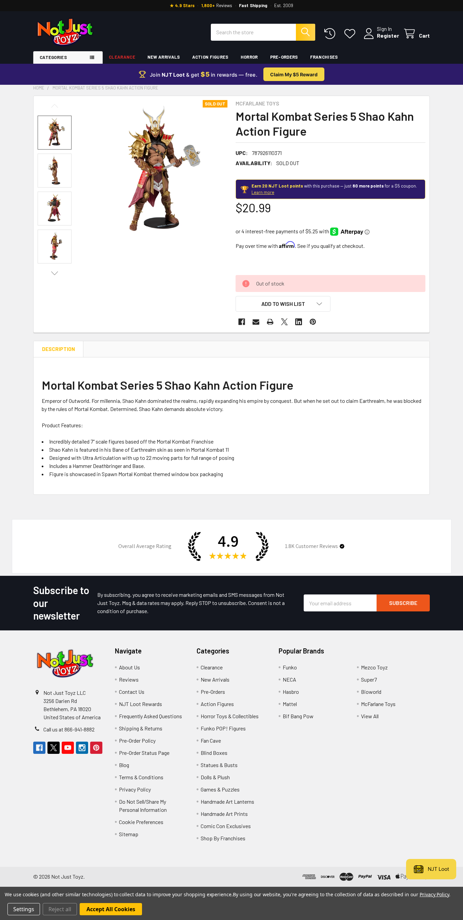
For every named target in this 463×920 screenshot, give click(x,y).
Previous (55, 106)
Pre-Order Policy (137, 740)
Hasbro (291, 691)
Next (55, 273)
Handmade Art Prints (224, 813)
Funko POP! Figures (223, 728)
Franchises (324, 57)
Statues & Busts (219, 765)
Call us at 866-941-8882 (69, 729)
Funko (290, 667)
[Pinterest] (313, 322)
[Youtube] (68, 748)
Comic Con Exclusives (226, 826)
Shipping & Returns (140, 728)
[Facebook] (242, 322)
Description (58, 349)
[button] (283, 304)
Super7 (369, 679)
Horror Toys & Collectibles (230, 716)
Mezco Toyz (374, 667)
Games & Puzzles (220, 789)
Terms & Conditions (141, 777)
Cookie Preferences (141, 822)
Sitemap (128, 834)
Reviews (129, 679)
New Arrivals (163, 57)
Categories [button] (53, 57)
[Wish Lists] (351, 33)
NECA (289, 679)
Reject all (59, 909)
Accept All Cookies (110, 909)
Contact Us (131, 691)
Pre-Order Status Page (144, 752)
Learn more (262, 192)
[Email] (256, 322)
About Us (129, 667)
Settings (23, 909)
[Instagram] (82, 748)
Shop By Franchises (223, 838)
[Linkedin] (299, 322)
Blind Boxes (214, 752)
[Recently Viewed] (331, 33)
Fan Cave (211, 740)
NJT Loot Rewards (140, 704)
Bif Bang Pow (298, 716)
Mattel (290, 704)
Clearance (122, 57)
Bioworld (371, 691)
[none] (154, 172)
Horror (249, 57)
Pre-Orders (284, 57)
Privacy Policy (135, 789)
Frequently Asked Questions (150, 716)
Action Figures (210, 57)
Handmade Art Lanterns (227, 801)
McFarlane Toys (378, 704)
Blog (124, 765)
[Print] (270, 322)
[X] (284, 322)
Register (388, 35)
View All (370, 716)
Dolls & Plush (215, 777)
